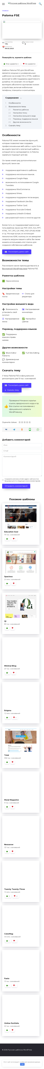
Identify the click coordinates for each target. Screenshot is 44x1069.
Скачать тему (14, 126)
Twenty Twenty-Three (14, 889)
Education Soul (11, 532)
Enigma (7, 711)
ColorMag (8, 934)
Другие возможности (22, 122)
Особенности (15, 103)
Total (6, 755)
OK (22, 1064)
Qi (5, 621)
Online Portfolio (11, 1023)
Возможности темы (17, 107)
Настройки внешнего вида (24, 116)
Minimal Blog (10, 666)
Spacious (8, 577)
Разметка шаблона (21, 110)
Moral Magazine (11, 800)
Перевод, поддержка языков (25, 119)
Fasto (6, 978)
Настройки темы (20, 113)
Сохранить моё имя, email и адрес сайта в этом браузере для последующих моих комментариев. (22, 480)
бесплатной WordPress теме (14, 269)
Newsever (8, 845)
